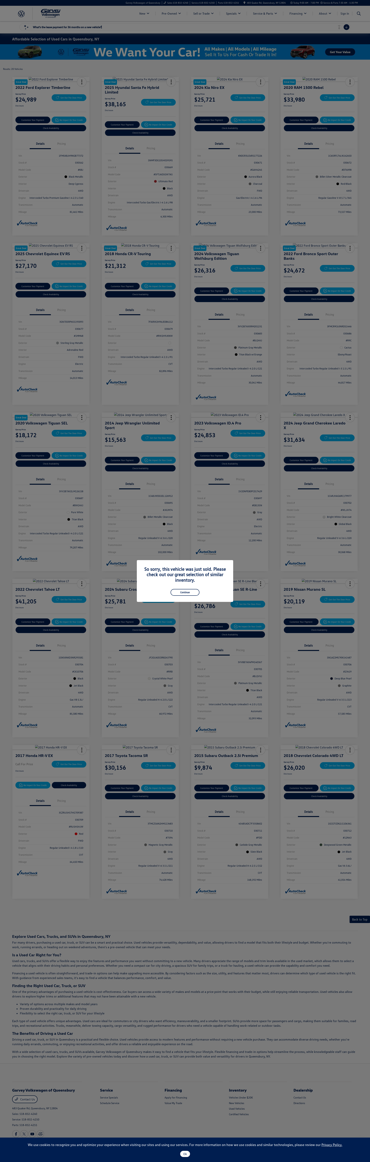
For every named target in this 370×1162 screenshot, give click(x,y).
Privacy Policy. (331, 1145)
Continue (185, 592)
